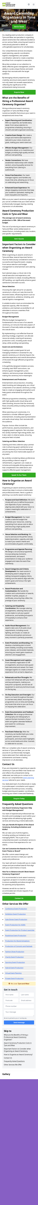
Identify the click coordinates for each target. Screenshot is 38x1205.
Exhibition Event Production (15, 914)
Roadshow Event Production (15, 935)
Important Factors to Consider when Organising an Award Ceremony (17, 1050)
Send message (19, 1022)
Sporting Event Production (15, 962)
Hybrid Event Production (14, 968)
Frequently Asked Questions (14, 1061)
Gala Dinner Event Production (16, 919)
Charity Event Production (14, 957)
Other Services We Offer (13, 1065)
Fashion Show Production (14, 952)
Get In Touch (19, 27)
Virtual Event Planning (13, 973)
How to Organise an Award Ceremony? (18, 1054)
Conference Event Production (16, 909)
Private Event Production (14, 978)
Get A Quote (19, 239)
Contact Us (19, 898)
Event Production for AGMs (15, 925)
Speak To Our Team (19, 475)
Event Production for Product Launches (19, 930)
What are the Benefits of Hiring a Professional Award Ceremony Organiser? (16, 1037)
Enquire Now (19, 92)
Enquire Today (19, 798)
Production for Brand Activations (17, 941)
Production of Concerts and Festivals (18, 946)
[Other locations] (29, 4)
